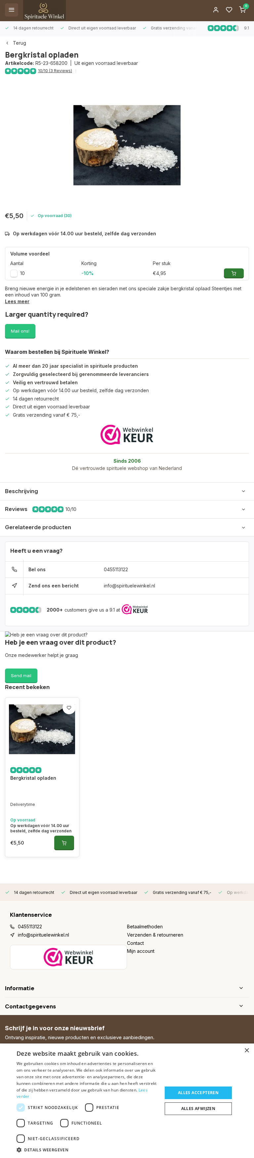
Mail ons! (20, 331)
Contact (135, 943)
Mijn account (140, 951)
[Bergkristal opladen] (42, 729)
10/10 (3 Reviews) (55, 70)
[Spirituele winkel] (44, 10)
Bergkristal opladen (33, 778)
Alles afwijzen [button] (198, 1108)
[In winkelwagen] (64, 843)
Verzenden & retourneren (155, 935)
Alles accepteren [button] (198, 1092)
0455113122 (116, 569)
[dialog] (127, 1100)
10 (22, 273)
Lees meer (17, 301)
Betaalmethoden (145, 926)
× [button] (246, 1050)
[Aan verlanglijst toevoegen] (69, 707)
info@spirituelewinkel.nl (129, 585)
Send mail (21, 675)
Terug (19, 43)
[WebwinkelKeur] (127, 434)
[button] (87, 1149)
